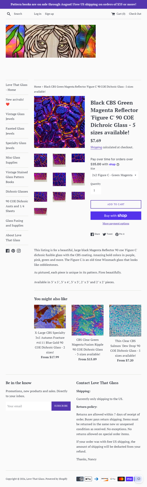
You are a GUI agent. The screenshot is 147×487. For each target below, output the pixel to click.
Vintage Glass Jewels (15, 116)
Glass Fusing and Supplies (14, 223)
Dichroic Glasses (17, 191)
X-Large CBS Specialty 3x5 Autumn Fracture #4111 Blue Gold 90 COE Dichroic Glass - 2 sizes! (50, 342)
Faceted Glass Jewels (15, 130)
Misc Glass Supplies (13, 159)
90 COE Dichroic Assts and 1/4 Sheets (17, 206)
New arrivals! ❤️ (15, 101)
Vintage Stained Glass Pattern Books (17, 177)
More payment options (116, 223)
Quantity (96, 183)
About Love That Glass (13, 237)
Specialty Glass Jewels (16, 145)
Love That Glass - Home (16, 87)
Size (93, 168)
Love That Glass (35, 479)
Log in (37, 13)
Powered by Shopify (56, 479)
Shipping (96, 147)
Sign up (49, 13)
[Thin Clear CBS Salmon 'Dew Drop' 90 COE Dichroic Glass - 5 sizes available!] (125, 321)
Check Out (135, 13)
